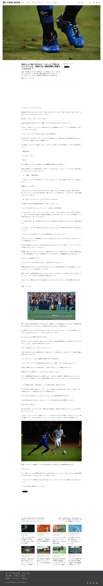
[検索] (90, 2)
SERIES (71, 64)
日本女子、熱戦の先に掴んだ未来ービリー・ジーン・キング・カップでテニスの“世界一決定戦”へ (28, 562)
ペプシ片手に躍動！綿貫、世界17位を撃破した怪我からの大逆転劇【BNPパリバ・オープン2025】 (74, 562)
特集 (23, 2)
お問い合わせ (25, 578)
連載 (28, 2)
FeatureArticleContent (26, 533)
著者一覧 (24, 575)
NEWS (55, 2)
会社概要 (7, 578)
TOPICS (48, 2)
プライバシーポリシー (15, 578)
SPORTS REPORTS (37, 2)
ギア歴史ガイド (17, 575)
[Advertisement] (51, 92)
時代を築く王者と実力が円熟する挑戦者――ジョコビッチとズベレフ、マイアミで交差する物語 (59, 562)
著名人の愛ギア (9, 575)
